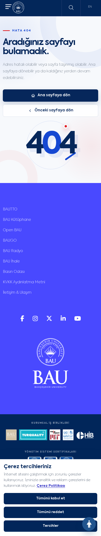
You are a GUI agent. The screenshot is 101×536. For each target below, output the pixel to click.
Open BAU (12, 230)
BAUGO (10, 241)
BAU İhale (11, 261)
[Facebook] (23, 320)
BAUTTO (10, 209)
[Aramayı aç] (71, 7)
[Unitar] (68, 435)
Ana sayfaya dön (54, 95)
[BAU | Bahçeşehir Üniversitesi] (18, 8)
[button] (8, 7)
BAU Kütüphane (17, 220)
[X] (50, 320)
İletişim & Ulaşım (17, 293)
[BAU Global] (11, 435)
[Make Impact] (55, 435)
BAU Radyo (13, 251)
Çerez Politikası (51, 486)
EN (90, 6)
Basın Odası (14, 272)
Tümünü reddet (50, 512)
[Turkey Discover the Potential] (33, 435)
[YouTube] (77, 320)
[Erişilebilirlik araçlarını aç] (89, 524)
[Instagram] (36, 320)
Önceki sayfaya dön (54, 110)
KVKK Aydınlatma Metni (24, 282)
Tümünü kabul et (50, 498)
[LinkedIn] (63, 320)
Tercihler (50, 525)
